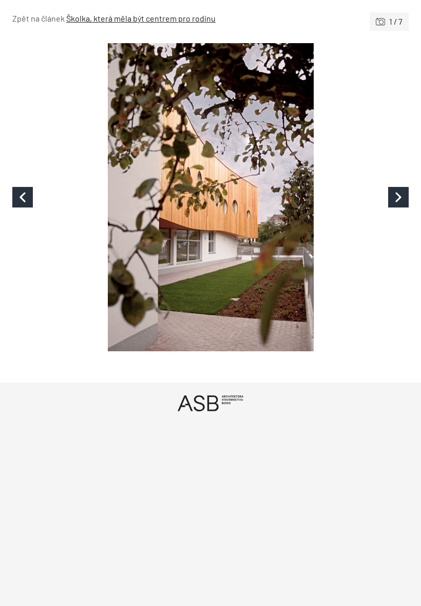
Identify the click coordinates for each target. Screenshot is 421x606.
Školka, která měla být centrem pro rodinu (141, 18)
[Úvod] (210, 403)
